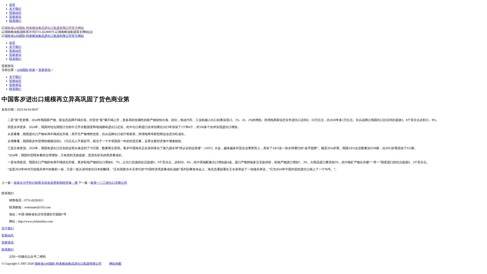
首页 (12, 4)
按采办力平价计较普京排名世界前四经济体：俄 (46, 182)
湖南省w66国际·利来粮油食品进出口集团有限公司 (68, 263)
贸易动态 (15, 12)
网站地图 (115, 263)
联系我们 (15, 20)
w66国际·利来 (26, 70)
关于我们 (15, 8)
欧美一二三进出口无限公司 (109, 182)
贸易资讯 (15, 16)
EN (90, 31)
